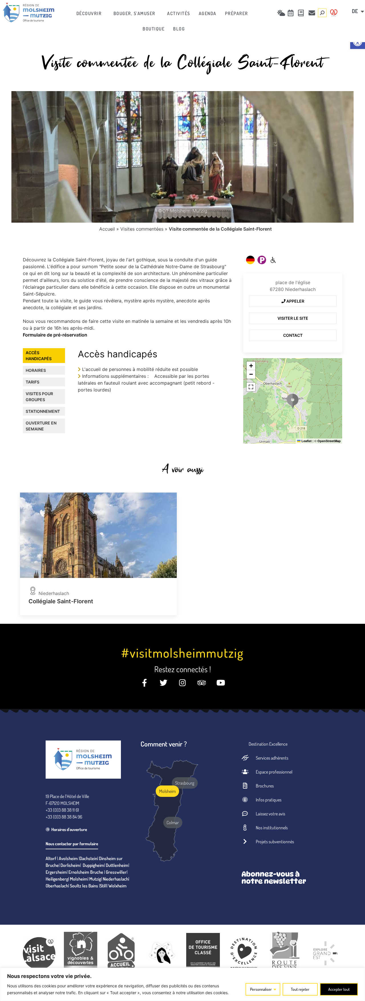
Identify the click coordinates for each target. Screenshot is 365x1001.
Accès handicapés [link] (39, 355)
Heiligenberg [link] (57, 879)
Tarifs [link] (32, 382)
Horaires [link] (36, 370)
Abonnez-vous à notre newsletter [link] (274, 877)
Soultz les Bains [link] (84, 886)
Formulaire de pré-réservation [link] (55, 335)
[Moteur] (273, 260)
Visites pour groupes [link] (39, 396)
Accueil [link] (107, 229)
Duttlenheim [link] (117, 865)
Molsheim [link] (79, 879)
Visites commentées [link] (141, 229)
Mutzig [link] (95, 879)
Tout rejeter (300, 989)
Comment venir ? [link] (164, 743)
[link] (28, 12)
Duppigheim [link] (93, 865)
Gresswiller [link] (116, 872)
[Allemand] (250, 260)
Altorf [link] (51, 858)
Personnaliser (261, 989)
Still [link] (103, 886)
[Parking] (261, 260)
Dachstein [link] (88, 858)
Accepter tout (339, 989)
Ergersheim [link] (56, 872)
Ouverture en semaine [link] (41, 425)
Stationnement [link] (43, 411)
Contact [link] (293, 335)
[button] (292, 401)
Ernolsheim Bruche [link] (85, 872)
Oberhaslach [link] (57, 886)
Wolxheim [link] (117, 886)
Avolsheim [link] (68, 858)
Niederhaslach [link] (115, 879)
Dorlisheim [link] (70, 865)
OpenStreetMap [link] (329, 441)
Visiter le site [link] (292, 318)
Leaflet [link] (306, 441)
